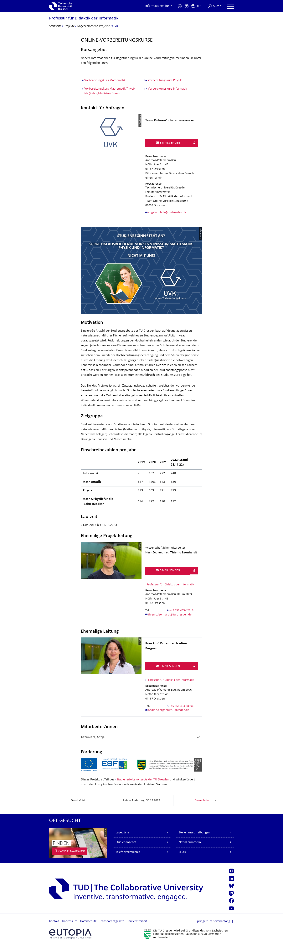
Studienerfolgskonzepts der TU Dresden (142, 779)
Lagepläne (122, 832)
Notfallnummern (190, 842)
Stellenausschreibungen (194, 832)
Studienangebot (126, 842)
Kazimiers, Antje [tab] (93, 737)
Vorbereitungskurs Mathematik (105, 80)
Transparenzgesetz (111, 921)
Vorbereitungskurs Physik (165, 80)
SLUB (182, 852)
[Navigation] (230, 6)
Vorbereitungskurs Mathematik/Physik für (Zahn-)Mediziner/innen (109, 91)
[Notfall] (180, 6)
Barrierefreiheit (137, 921)
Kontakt (54, 921)
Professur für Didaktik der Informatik (83, 18)
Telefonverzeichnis (128, 852)
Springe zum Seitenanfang (213, 921)
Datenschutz (88, 921)
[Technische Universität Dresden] (60, 6)
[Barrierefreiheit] (186, 6)
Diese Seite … (203, 800)
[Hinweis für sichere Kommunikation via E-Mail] (194, 143)
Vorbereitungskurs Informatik (167, 88)
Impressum (69, 921)
